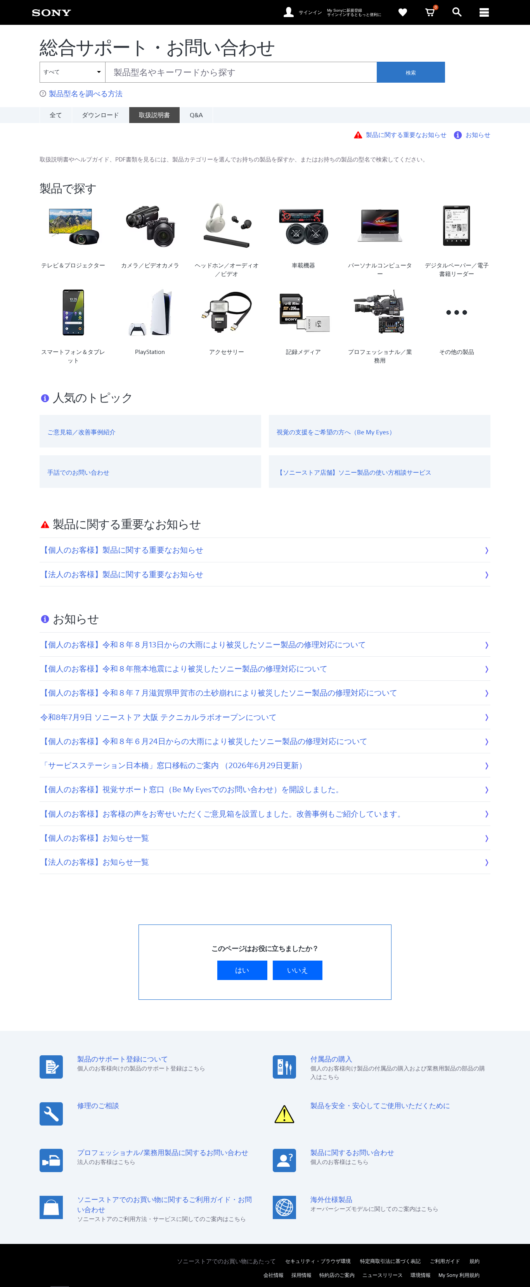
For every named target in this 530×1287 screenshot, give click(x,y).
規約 (474, 1261)
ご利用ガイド (445, 1261)
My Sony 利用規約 (459, 1275)
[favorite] (402, 12)
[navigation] (484, 12)
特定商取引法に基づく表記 (390, 1261)
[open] (457, 12)
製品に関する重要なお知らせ (406, 134)
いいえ (297, 970)
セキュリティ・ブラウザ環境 (318, 1261)
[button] (514, 1261)
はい (242, 970)
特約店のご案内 (337, 1275)
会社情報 (273, 1275)
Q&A (196, 115)
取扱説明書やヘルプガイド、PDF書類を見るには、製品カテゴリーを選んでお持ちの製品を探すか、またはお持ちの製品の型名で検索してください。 (234, 159)
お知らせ (478, 134)
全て (56, 115)
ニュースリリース (382, 1275)
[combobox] (208, 72)
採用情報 (301, 1275)
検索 (411, 72)
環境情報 (420, 1275)
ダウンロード (100, 115)
